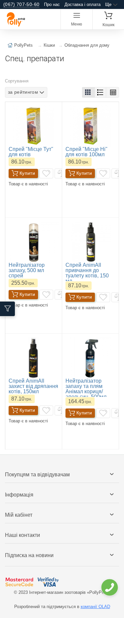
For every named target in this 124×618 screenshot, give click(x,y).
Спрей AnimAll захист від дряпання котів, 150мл (33, 386)
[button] (88, 92)
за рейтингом (23, 92)
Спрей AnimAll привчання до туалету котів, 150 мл (87, 273)
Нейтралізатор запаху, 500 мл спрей (27, 270)
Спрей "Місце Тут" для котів (31, 151)
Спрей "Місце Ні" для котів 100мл (86, 151)
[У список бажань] (46, 173)
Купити (27, 173)
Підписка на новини (29, 555)
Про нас (52, 4)
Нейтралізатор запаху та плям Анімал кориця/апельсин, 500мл (85, 389)
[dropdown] (109, 587)
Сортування (16, 80)
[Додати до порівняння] (61, 173)
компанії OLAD (95, 606)
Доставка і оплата (82, 4)
